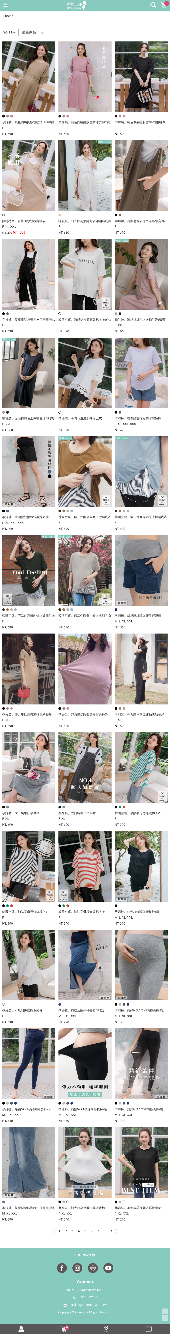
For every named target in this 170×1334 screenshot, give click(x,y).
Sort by (9, 32)
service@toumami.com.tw (88, 1305)
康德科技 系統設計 (85, 1317)
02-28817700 (88, 1298)
